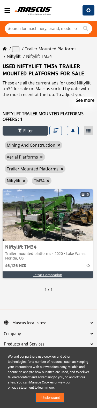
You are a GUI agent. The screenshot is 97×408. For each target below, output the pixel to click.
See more (85, 100)
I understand (50, 398)
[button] (25, 131)
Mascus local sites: (29, 323)
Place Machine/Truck (88, 10)
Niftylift (14, 56)
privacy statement (21, 387)
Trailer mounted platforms (51, 49)
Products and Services (24, 344)
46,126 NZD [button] (15, 266)
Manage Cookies (41, 382)
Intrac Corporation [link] (47, 274)
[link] (48, 215)
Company (12, 334)
